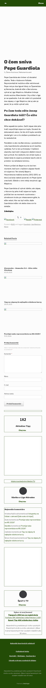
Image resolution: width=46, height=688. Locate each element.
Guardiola (27, 224)
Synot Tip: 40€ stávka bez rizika (23, 620)
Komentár (8, 354)
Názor (6, 227)
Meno (6, 376)
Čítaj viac (22, 430)
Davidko (8, 526)
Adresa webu (9, 394)
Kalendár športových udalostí (22, 643)
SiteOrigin (26, 683)
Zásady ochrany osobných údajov (22, 660)
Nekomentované (25, 72)
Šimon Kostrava (12, 72)
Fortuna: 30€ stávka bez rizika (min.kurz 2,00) (23, 617)
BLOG (13, 224)
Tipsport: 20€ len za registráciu (23, 615)
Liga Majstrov (36, 224)
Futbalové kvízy (22, 651)
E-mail (6, 385)
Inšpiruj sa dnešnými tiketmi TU (23, 481)
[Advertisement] (23, 34)
